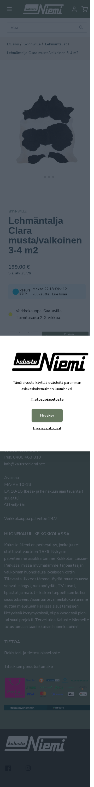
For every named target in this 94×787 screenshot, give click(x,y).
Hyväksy (47, 415)
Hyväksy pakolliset (47, 428)
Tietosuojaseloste (47, 399)
